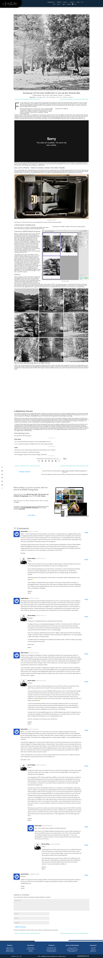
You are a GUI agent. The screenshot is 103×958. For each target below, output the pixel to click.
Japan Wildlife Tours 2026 (72, 949)
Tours (54, 4)
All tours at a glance (72, 947)
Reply (86, 532)
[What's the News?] (76, 300)
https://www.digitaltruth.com (43, 441)
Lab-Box (70, 97)
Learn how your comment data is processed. (46, 930)
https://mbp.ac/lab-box (28, 368)
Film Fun (59, 97)
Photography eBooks (51, 951)
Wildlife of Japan (30, 947)
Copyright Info (93, 950)
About (78, 2)
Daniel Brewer (25, 874)
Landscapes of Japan (30, 949)
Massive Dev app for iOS (34, 162)
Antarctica (31, 951)
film (44, 97)
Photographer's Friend (51, 947)
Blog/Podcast (51, 2)
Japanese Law (93, 951)
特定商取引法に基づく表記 (16, 956)
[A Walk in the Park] (76, 325)
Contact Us (93, 949)
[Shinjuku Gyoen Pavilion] (26, 300)
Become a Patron (24, 472)
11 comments (66, 95)
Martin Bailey (37, 95)
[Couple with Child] (51, 325)
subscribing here (24, 113)
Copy (65, 458)
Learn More (31, 515)
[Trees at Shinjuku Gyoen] (26, 350)
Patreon (65, 2)
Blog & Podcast (9, 947)
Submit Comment (20, 927)
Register (69, 4)
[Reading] (76, 350)
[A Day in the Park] (51, 350)
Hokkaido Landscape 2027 (72, 950)
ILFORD (65, 97)
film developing (51, 97)
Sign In (64, 4)
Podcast (55, 95)
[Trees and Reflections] (26, 325)
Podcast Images (9, 950)
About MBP (93, 947)
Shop (58, 4)
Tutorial (60, 95)
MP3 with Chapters (35, 452)
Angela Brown (25, 598)
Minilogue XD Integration (51, 950)
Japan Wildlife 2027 (72, 951)
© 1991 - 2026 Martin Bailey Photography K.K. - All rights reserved (51, 956)
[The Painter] (51, 300)
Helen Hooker (24, 652)
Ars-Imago (39, 97)
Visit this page (18, 454)
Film (51, 95)
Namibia (30, 950)
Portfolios (59, 2)
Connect (72, 2)
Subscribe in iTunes (19, 450)
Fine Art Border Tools (51, 949)
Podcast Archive (10, 949)
